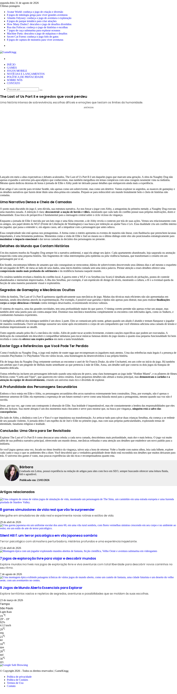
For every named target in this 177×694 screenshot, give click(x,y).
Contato (13, 83)
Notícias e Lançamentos (26, 73)
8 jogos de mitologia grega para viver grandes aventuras (37, 14)
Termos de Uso (15, 682)
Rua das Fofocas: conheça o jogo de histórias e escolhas (37, 27)
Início (11, 64)
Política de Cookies (17, 679)
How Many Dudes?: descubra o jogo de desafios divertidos (39, 24)
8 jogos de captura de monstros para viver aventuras (35, 39)
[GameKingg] (8, 52)
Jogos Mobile (17, 70)
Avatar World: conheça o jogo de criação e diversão (35, 11)
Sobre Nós (14, 80)
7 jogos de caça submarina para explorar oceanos (33, 30)
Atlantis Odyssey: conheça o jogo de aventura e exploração (39, 18)
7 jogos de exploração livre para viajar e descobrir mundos (86, 563)
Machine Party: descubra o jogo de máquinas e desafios (37, 33)
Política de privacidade (25, 76)
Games (12, 67)
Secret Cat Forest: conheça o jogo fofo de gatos (32, 36)
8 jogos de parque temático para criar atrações (32, 21)
